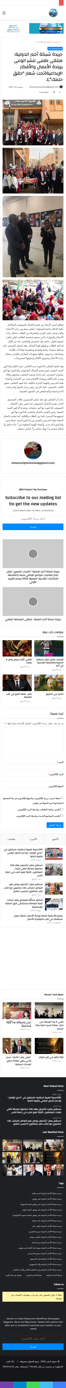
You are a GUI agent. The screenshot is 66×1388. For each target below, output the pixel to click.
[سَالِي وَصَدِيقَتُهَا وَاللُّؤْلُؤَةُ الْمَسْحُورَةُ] (17, 1010)
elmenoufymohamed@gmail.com (43, 87)
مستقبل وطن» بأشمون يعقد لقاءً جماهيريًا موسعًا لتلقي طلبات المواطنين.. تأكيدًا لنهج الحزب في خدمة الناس (24, 870)
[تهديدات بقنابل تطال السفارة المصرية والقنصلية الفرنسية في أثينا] (48, 648)
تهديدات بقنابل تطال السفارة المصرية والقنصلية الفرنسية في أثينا (49, 662)
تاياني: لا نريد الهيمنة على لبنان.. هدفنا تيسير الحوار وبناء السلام (49, 1025)
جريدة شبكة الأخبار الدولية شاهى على (47, 1226)
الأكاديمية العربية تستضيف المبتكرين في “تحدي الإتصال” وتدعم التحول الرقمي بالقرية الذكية (23, 853)
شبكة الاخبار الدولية (54, 1275)
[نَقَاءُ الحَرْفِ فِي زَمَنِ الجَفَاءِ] (49, 1046)
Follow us (59, 1284)
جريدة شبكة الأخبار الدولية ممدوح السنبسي (44, 1253)
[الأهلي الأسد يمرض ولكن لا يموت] (17, 648)
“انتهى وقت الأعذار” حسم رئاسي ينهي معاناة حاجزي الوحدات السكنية (18, 1060)
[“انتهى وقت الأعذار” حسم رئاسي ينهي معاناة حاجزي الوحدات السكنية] (17, 1046)
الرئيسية (57, 42)
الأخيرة (33, 839)
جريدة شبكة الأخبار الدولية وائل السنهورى (45, 1264)
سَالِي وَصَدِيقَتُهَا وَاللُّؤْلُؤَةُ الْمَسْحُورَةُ (18, 1024)
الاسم (60, 762)
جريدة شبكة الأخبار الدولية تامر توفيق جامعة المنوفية (41, 1204)
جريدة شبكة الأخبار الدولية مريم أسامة (47, 1242)
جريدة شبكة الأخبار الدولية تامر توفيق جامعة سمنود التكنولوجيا (37, 1215)
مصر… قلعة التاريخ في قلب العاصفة (19, 695)
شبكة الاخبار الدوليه (34, 1275)
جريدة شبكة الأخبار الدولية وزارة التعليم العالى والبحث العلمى (37, 1269)
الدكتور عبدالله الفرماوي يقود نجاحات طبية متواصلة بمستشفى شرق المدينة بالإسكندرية (24, 903)
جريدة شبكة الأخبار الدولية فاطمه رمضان (45, 1237)
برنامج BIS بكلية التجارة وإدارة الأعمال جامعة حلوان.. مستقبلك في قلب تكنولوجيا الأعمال (38, 917)
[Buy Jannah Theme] (33, 28)
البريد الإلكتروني (55, 774)
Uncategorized (44, 42)
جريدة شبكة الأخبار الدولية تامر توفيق (47, 1199)
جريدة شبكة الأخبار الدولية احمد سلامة (47, 1193)
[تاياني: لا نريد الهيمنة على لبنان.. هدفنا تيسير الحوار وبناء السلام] (49, 1010)
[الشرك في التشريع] (48, 683)
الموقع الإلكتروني (56, 786)
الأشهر (55, 839)
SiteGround (8, 1366)
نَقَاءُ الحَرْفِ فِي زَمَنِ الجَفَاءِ (51, 1057)
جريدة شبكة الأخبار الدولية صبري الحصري (45, 1231)
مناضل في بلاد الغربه (13, 1275)
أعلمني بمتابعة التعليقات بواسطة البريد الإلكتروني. (39, 809)
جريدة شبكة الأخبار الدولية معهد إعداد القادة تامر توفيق (40, 1248)
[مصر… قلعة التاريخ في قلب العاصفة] (17, 683)
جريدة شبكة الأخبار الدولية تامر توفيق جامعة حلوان (42, 1209)
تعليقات (11, 839)
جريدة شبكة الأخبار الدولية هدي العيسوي (46, 1259)
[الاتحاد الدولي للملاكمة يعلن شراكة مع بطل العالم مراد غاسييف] (12, 1170)
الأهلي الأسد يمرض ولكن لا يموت (19, 661)
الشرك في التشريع (54, 694)
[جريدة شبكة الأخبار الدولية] (53, 13)
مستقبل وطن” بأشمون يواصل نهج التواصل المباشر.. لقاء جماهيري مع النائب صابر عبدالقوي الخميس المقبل (23, 887)
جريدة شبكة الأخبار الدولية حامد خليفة (47, 1220)
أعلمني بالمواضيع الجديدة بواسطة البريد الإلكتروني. (38, 816)
